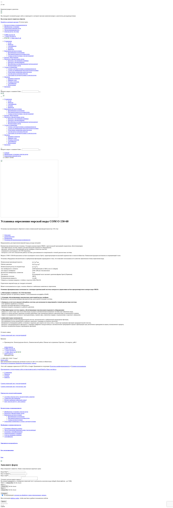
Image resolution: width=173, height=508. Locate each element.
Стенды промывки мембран (13, 435)
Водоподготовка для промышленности (11, 408)
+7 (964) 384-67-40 (15, 38)
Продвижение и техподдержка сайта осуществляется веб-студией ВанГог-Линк (28, 369)
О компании (8, 41)
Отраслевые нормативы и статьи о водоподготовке (20, 421)
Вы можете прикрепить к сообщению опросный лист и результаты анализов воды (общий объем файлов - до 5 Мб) (36, 481)
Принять (3, 501)
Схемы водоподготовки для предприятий (21, 56)
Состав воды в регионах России (18, 73)
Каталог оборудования (11, 57)
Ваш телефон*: (5, 474)
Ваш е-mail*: (4, 475)
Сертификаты (12, 46)
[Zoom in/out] (7, 503)
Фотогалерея (12, 85)
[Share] (3, 503)
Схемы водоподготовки (15, 420)
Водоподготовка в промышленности (15, 25)
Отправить (4, 493)
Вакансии (11, 49)
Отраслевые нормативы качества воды (20, 72)
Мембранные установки (11, 27)
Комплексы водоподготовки (13, 51)
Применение (8, 238)
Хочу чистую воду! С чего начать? (14, 401)
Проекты (7, 77)
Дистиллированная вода (11, 30)
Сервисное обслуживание (12, 398)
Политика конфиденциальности (60, 366)
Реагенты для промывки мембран (18, 60)
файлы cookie (15, 498)
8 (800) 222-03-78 (9, 34)
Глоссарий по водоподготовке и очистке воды (22, 75)
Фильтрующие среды (14, 65)
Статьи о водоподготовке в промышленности (22, 69)
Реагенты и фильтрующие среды (14, 59)
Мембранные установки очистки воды (16, 154)
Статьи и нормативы (10, 67)
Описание (7, 235)
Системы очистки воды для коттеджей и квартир (19, 396)
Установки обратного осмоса (13, 428)
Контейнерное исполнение (16, 52)
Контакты (7, 86)
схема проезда (8, 347)
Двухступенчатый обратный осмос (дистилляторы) (20, 430)
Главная (6, 152)
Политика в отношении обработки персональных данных (18, 363)
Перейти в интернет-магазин (10, 22)
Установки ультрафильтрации (13, 431)
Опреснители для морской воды (9, 443)
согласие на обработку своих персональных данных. (30, 495)
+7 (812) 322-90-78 (10, 36)
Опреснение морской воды (12, 28)
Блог (2, 457)
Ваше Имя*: (4, 472)
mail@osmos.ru (8, 353)
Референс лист (12, 80)
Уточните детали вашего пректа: (11, 479)
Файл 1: (3, 483)
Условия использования (78, 366)
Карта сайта (4, 360)
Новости (10, 44)
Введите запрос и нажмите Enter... (11, 91)
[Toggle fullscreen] (5, 503)
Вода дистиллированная (7, 450)
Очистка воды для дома (11, 31)
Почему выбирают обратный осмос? (15, 400)
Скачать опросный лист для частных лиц (13, 386)
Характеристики (9, 236)
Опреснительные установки (13, 433)
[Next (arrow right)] (3, 505)
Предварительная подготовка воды (19, 54)
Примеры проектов (14, 78)
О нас (9, 43)
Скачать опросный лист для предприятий (13, 335)
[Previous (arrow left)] (1, 505)
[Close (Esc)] (1, 503)
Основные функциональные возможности (17, 240)
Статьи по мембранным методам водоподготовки (23, 70)
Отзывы (10, 47)
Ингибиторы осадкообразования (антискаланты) (23, 64)
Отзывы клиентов (13, 82)
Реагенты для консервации (16, 62)
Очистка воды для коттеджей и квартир (11, 393)
